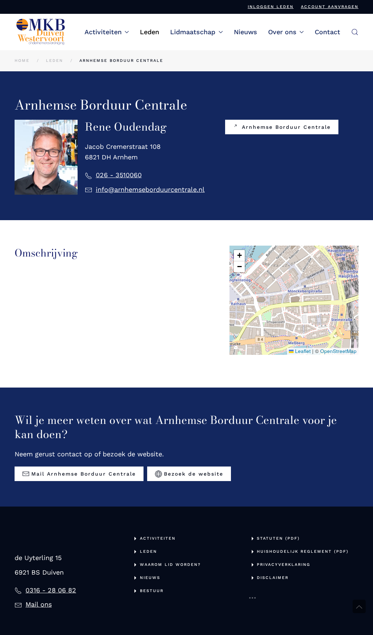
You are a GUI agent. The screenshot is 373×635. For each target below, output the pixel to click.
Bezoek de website (193, 474)
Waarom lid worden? (170, 564)
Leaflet (302, 351)
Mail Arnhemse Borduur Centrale (83, 474)
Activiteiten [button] (103, 32)
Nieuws (245, 32)
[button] (354, 32)
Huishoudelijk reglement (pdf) (303, 551)
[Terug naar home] (41, 32)
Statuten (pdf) (278, 538)
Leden (149, 32)
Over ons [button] (282, 32)
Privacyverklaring (283, 564)
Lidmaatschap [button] (192, 32)
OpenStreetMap (338, 351)
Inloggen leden (271, 6)
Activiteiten (158, 538)
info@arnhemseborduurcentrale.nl (150, 189)
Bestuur (152, 590)
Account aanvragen (329, 6)
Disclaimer (272, 577)
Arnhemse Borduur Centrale (286, 127)
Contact (327, 32)
